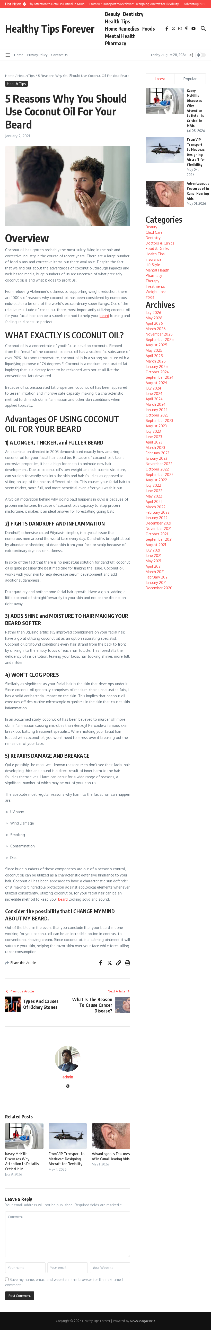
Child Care (154, 232)
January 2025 (157, 366)
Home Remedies (122, 28)
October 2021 (157, 534)
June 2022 (154, 490)
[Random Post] (191, 55)
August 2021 (156, 544)
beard (104, 315)
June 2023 (154, 437)
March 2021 (155, 571)
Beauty (112, 14)
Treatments (155, 286)
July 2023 (153, 431)
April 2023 (154, 442)
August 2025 (156, 345)
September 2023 (159, 420)
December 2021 (158, 523)
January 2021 (156, 582)
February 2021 (157, 577)
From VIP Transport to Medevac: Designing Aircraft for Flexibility (66, 1158)
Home (18, 55)
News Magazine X (142, 1321)
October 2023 (157, 415)
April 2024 (154, 399)
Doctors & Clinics (160, 243)
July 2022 (153, 485)
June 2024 (154, 393)
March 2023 (155, 447)
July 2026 (153, 312)
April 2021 (154, 566)
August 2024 (156, 383)
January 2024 (157, 410)
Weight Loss (156, 291)
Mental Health (120, 36)
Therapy (152, 281)
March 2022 (155, 507)
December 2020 (159, 588)
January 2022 (157, 517)
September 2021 (159, 539)
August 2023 (156, 426)
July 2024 (153, 388)
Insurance (154, 259)
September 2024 (159, 377)
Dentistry (133, 14)
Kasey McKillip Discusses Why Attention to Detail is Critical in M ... (22, 1161)
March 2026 (156, 329)
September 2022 (159, 474)
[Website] (67, 1086)
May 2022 (154, 496)
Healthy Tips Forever (50, 28)
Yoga (150, 297)
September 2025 (160, 339)
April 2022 (154, 501)
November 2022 (159, 464)
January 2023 (156, 458)
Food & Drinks (157, 248)
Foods (148, 28)
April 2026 (154, 323)
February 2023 (157, 453)
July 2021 (153, 550)
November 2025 (159, 334)
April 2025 (154, 356)
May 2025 (154, 350)
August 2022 (156, 480)
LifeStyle (153, 265)
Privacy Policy (37, 55)
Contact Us (59, 55)
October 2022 (157, 469)
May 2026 (154, 318)
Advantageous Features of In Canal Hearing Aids (111, 1156)
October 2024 (157, 372)
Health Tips (117, 21)
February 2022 (158, 512)
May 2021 (153, 561)
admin (68, 1076)
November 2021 (158, 528)
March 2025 (156, 361)
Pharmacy (115, 43)
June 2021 (153, 555)
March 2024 (155, 404)
